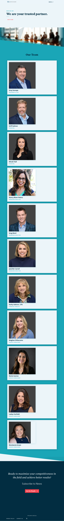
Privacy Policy (10, 518)
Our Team (10, 19)
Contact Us (20, 518)
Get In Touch (30, 491)
